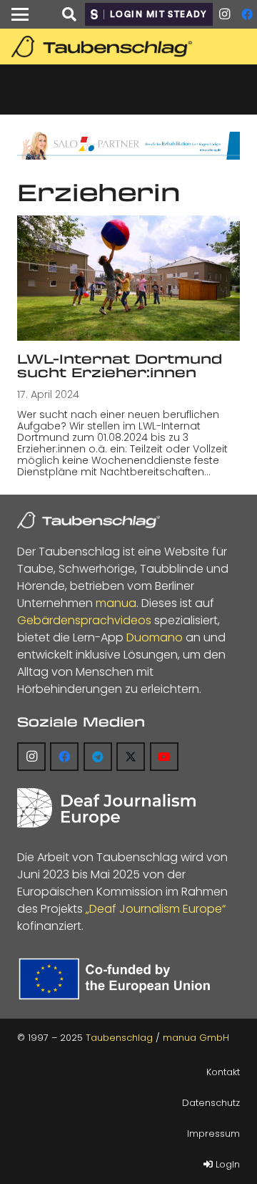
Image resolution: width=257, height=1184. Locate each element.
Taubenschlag (119, 1037)
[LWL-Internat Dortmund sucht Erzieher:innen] (128, 278)
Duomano (154, 637)
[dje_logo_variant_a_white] (106, 808)
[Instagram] (224, 14)
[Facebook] (64, 756)
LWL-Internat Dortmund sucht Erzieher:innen (119, 365)
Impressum (213, 1133)
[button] (20, 14)
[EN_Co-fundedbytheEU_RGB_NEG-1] (117, 978)
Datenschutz (211, 1103)
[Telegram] (98, 756)
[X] (130, 756)
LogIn (226, 1164)
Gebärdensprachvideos (84, 620)
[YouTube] (164, 756)
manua (116, 603)
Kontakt (223, 1072)
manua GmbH (196, 1037)
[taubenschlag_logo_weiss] (88, 520)
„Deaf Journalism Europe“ (156, 909)
